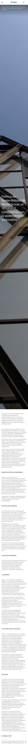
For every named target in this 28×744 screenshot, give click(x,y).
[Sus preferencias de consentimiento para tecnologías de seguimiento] (25, 741)
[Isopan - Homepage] (14, 2)
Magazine (4, 6)
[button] (2, 2)
